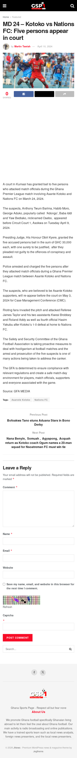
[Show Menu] (4, 5)
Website (8, 567)
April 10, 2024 (44, 46)
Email (7, 550)
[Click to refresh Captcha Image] (21, 600)
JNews (16, 747)
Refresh (7, 607)
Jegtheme (38, 751)
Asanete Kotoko (21, 399)
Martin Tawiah (22, 46)
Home (6, 16)
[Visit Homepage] (38, 5)
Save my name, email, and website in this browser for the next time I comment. (40, 586)
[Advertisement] (38, 141)
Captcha (8, 615)
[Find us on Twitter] (43, 673)
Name (8, 534)
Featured (16, 16)
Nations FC (41, 399)
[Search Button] (72, 5)
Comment (10, 487)
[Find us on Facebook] (34, 672)
